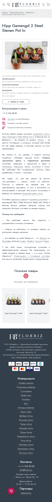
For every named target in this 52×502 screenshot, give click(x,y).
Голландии (7, 166)
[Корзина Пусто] (48, 4)
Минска (43, 238)
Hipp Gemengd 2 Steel (38, 313)
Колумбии (36, 166)
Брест (46, 241)
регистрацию (7, 90)
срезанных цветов (19, 199)
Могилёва (6, 241)
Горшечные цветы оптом (32, 193)
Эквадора (18, 166)
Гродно (38, 241)
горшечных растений (38, 199)
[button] (48, 305)
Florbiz (41, 139)
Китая (47, 166)
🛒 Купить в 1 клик (16, 101)
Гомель (23, 241)
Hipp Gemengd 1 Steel (13, 313)
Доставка (11, 119)
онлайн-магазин (8, 78)
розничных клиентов (10, 84)
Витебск (30, 241)
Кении (27, 166)
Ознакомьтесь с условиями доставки (32, 256)
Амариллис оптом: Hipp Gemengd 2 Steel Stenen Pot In (26, 135)
